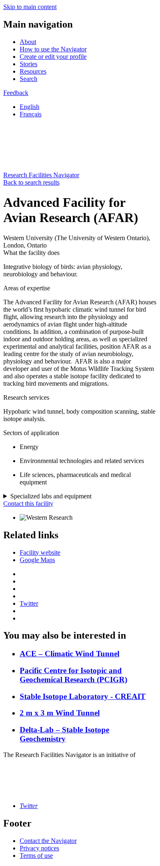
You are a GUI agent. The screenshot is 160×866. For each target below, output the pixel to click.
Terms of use (36, 855)
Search (28, 78)
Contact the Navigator (48, 840)
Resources (33, 71)
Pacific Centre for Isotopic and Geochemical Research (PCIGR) (73, 675)
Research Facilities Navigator (41, 174)
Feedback (15, 92)
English (29, 106)
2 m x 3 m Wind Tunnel (60, 713)
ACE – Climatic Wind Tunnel (69, 653)
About (28, 41)
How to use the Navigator (53, 49)
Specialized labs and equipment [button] (50, 496)
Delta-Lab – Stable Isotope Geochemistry (64, 734)
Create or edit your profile (53, 56)
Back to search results (31, 182)
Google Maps (37, 559)
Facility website (40, 552)
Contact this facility (28, 503)
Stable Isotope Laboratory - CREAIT (83, 696)
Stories (28, 63)
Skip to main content (30, 6)
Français (30, 114)
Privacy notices (39, 848)
